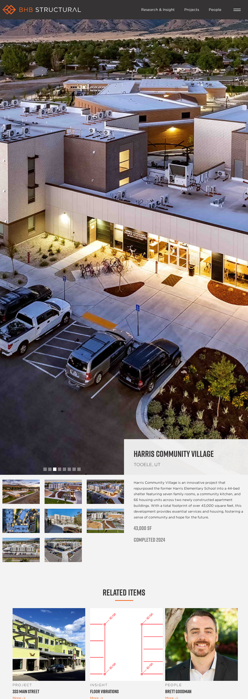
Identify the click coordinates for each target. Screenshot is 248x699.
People (215, 9)
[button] (237, 10)
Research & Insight (158, 9)
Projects (191, 9)
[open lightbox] (21, 492)
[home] (69, 10)
